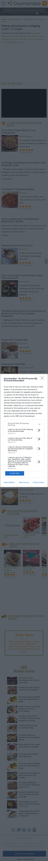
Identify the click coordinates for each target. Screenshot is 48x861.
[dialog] (24, 430)
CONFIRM (14, 473)
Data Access (24, 482)
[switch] (38, 430)
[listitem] (24, 424)
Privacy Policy (38, 482)
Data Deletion (9, 482)
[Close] (43, 378)
